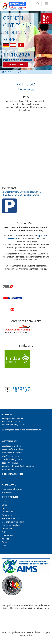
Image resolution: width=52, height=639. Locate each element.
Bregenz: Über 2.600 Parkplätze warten (23, 191)
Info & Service (10, 497)
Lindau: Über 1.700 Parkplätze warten (22, 194)
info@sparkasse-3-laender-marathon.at (23, 429)
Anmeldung (9, 484)
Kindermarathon (12, 474)
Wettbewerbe (10, 441)
